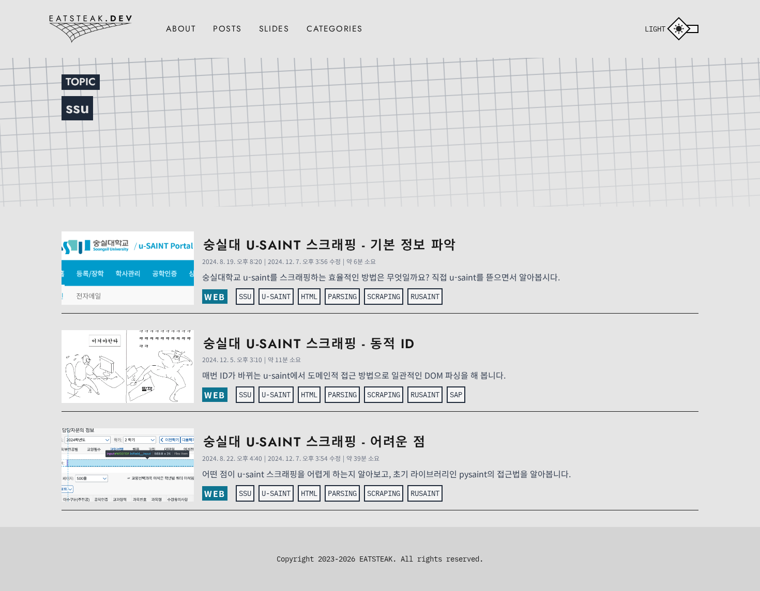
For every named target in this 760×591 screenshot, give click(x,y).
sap (456, 394)
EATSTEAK (375, 559)
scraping (383, 296)
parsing (342, 296)
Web (214, 296)
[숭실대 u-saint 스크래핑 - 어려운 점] (128, 465)
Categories (335, 29)
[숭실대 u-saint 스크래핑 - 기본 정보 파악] (128, 268)
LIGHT (655, 29)
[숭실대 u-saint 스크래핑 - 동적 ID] (128, 366)
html (309, 296)
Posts (227, 29)
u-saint (276, 296)
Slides (274, 29)
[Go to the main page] (90, 27)
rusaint (425, 296)
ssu (245, 296)
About (181, 29)
